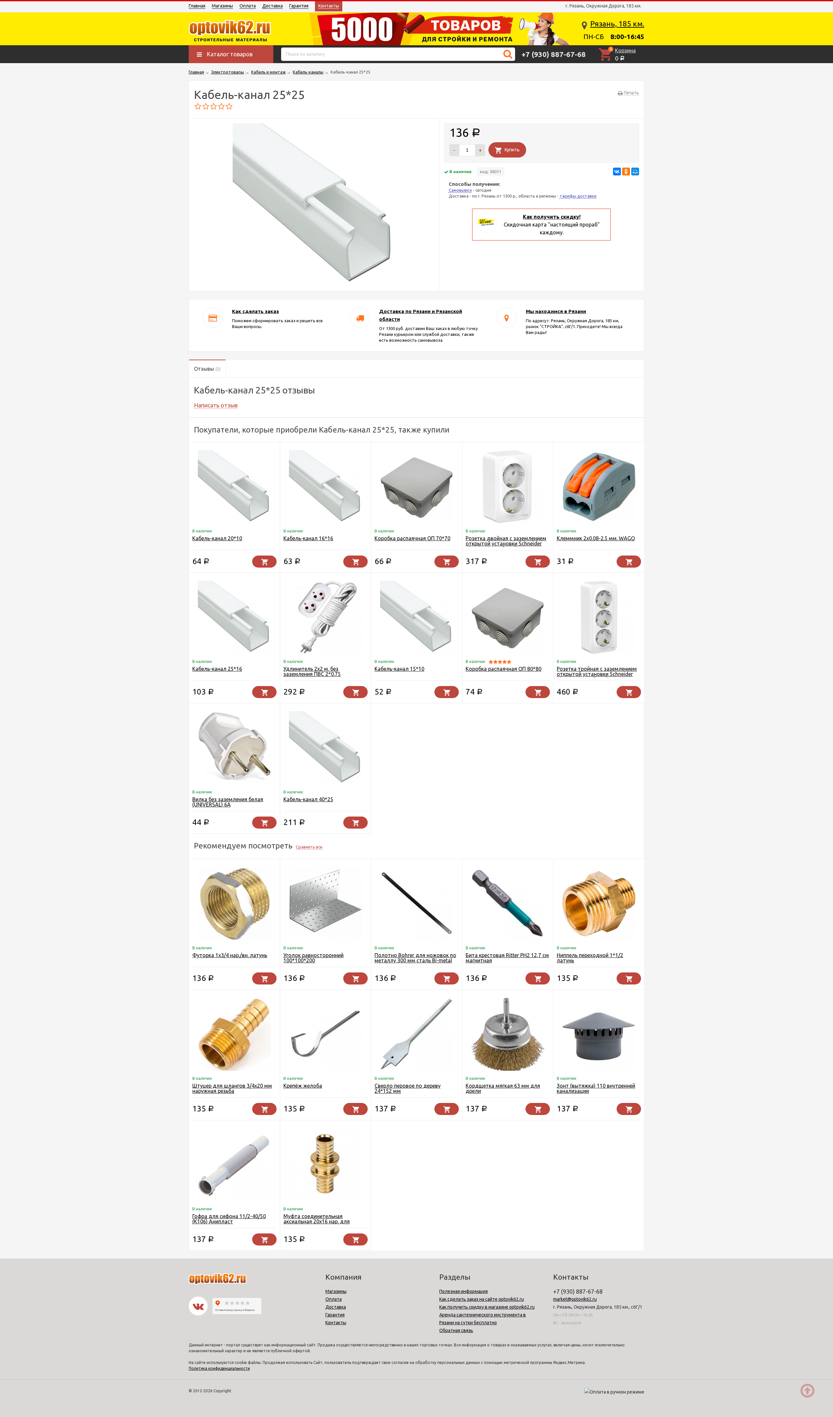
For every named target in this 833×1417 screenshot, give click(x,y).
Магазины (222, 5)
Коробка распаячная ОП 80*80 (503, 669)
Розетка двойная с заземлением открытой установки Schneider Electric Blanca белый (506, 543)
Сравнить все (309, 847)
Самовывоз (460, 190)
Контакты (328, 5)
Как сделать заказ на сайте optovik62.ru (481, 1299)
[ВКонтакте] (617, 171)
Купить (512, 149)
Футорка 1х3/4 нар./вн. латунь (229, 955)
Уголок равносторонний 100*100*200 (313, 957)
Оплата (247, 5)
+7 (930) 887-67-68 (554, 54)
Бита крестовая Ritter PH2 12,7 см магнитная (507, 957)
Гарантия (298, 5)
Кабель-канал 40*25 (308, 799)
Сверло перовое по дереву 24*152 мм (408, 1088)
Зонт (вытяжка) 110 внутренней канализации (596, 1088)
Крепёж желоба (302, 1086)
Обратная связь (456, 1330)
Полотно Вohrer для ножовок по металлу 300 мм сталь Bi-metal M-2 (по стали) (415, 960)
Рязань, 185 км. (617, 24)
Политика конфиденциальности (219, 1368)
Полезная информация (463, 1291)
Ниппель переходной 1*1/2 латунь (590, 957)
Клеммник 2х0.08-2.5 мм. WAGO (596, 538)
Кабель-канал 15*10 (399, 669)
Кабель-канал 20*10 (217, 538)
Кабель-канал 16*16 (308, 538)
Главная (197, 5)
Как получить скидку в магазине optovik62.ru (487, 1307)
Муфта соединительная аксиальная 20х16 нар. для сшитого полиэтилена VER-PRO (322, 1221)
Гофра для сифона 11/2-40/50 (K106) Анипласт (229, 1218)
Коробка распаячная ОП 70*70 (412, 538)
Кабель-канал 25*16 (217, 669)
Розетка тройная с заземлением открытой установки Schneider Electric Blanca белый (597, 674)
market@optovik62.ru (575, 1299)
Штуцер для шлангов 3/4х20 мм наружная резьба (232, 1088)
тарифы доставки (578, 196)
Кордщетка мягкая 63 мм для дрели (503, 1088)
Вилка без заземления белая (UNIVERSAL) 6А (227, 801)
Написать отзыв (216, 405)
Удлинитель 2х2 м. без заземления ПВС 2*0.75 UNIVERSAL (312, 674)
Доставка (272, 5)
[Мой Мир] (635, 171)
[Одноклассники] (626, 171)
